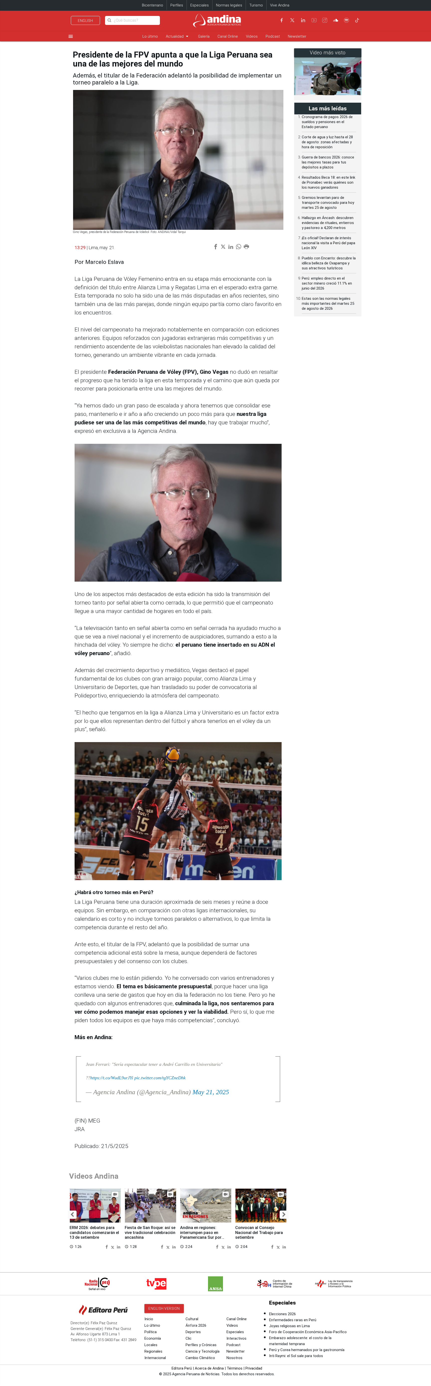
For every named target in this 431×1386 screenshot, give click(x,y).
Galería (204, 36)
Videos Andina (93, 1176)
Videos (252, 36)
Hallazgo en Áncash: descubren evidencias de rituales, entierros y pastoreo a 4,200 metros (328, 223)
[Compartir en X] (113, 1246)
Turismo (256, 5)
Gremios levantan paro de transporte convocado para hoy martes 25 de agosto (328, 202)
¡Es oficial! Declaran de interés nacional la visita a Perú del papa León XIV (328, 243)
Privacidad (253, 1368)
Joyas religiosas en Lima (289, 1326)
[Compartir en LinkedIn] (118, 1246)
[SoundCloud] (336, 20)
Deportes (193, 1332)
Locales (150, 1345)
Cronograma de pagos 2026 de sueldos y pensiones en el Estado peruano (327, 122)
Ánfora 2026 (196, 1325)
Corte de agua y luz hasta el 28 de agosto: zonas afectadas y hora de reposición (327, 142)
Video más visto (328, 53)
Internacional (155, 1358)
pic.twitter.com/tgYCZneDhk (160, 1077)
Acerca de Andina (209, 1368)
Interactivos (236, 1338)
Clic (189, 1338)
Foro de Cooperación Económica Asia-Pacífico (308, 1332)
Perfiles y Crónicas (201, 1345)
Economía (152, 1338)
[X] (292, 20)
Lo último (150, 36)
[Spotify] (346, 20)
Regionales (153, 1351)
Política (150, 1332)
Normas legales (229, 5)
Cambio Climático (200, 1358)
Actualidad (178, 36)
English (85, 21)
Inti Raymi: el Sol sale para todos (296, 1356)
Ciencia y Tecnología (202, 1351)
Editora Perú (182, 1368)
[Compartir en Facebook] (107, 1246)
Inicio (148, 1319)
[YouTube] (314, 20)
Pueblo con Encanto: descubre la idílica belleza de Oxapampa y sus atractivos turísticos (329, 263)
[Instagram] (325, 20)
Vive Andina (279, 5)
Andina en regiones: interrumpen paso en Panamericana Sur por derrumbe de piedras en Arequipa (201, 1237)
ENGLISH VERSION (164, 1308)
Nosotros (234, 1358)
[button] (72, 1215)
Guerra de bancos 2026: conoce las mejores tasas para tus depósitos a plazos (328, 162)
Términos (234, 1368)
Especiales (199, 5)
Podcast (273, 36)
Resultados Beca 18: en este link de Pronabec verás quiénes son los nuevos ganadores (328, 182)
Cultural (192, 1319)
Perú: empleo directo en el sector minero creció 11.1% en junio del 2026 (327, 283)
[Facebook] (282, 20)
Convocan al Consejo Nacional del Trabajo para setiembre (259, 1232)
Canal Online (227, 36)
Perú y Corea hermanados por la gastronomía (306, 1350)
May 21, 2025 (211, 1092)
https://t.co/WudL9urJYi (111, 1077)
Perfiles (176, 5)
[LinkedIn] (303, 20)
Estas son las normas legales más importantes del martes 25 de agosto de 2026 (328, 303)
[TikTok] (357, 20)
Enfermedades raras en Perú (292, 1320)
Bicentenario (152, 5)
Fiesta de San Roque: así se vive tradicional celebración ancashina (150, 1232)
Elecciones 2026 (282, 1314)
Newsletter (297, 36)
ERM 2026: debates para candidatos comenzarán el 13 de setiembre (94, 1232)
